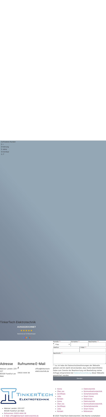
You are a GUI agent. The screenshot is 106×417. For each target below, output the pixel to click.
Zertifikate (61, 394)
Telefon (56, 347)
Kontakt (60, 399)
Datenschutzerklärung (82, 373)
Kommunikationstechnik (93, 391)
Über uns (60, 391)
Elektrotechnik (89, 389)
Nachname (92, 341)
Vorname (74, 341)
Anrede (56, 341)
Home (59, 389)
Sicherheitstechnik (91, 394)
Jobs (59, 396)
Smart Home (89, 396)
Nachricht (57, 353)
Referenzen (88, 399)
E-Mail (82, 347)
